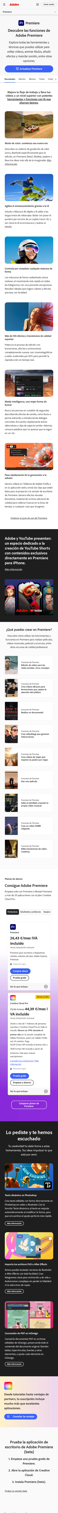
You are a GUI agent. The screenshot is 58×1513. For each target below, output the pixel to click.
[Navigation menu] (4, 4)
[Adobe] (14, 4)
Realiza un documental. (32, 712)
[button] (37, 4)
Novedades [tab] (10, 79)
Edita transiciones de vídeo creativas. (34, 850)
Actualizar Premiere (31, 68)
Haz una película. (29, 781)
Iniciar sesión (49, 4)
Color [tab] (50, 79)
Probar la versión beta (16, 1491)
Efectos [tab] (32, 79)
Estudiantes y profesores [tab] (30, 912)
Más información (13, 569)
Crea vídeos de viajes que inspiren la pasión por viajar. (34, 758)
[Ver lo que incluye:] (46, 987)
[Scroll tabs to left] (2, 79)
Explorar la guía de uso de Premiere (29, 518)
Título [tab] (42, 79)
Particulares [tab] (13, 912)
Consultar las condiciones (22, 1061)
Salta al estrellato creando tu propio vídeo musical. (34, 804)
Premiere (7, 12)
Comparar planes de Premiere (29, 1105)
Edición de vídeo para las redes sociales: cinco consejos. (35, 666)
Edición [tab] (22, 79)
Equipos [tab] (47, 912)
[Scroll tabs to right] (55, 79)
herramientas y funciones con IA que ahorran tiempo (29, 100)
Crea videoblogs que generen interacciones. (35, 735)
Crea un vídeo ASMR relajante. (31, 827)
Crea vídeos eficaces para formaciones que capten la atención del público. (33, 689)
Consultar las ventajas (23, 1416)
